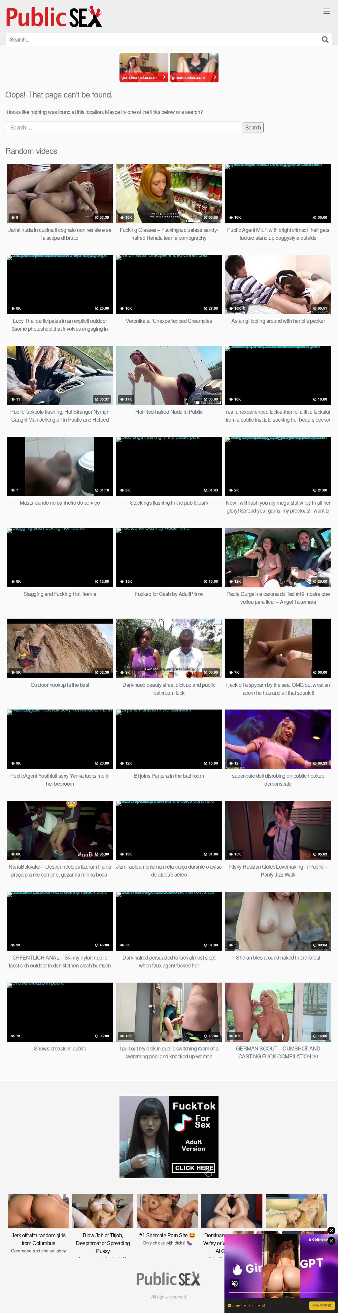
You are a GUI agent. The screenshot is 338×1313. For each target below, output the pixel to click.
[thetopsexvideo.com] (54, 16)
